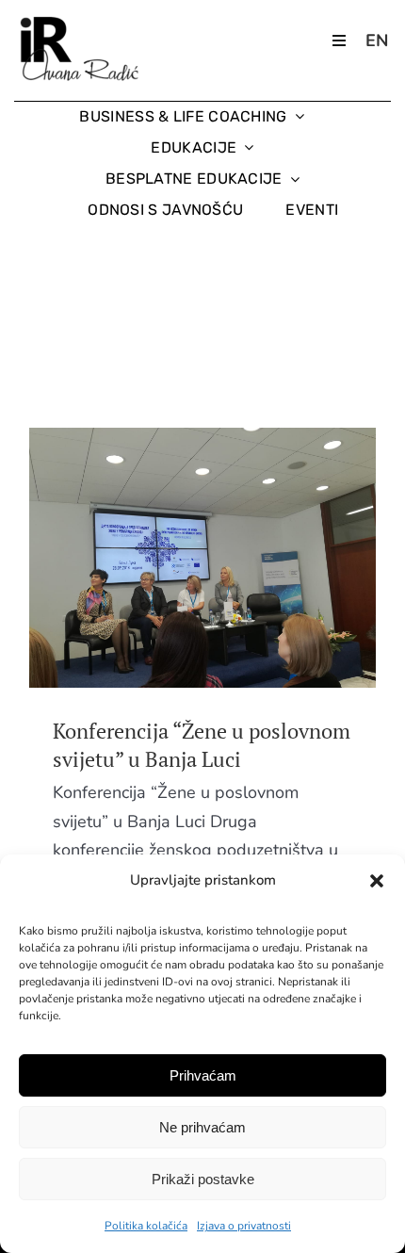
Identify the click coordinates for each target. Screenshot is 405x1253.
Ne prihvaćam (202, 1127)
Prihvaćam (203, 1075)
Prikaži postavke (203, 1179)
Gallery (238, 557)
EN (376, 40)
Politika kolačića (146, 1225)
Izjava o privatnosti (244, 1225)
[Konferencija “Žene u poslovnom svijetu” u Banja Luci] (202, 558)
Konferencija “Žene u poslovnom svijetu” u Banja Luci (167, 557)
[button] (376, 880)
